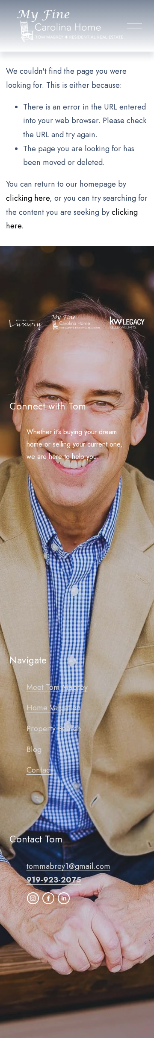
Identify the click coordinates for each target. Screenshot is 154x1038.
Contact (39, 770)
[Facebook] (48, 898)
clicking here (28, 198)
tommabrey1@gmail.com (68, 866)
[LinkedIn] (64, 898)
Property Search (54, 728)
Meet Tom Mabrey (57, 687)
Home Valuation (54, 707)
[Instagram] (33, 898)
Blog (34, 749)
